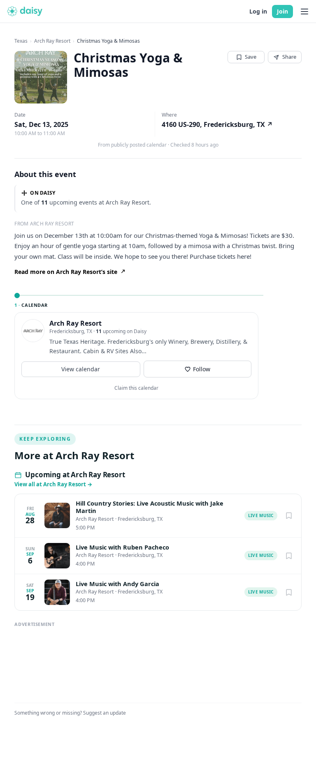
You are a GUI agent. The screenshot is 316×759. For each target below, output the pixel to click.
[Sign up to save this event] (289, 515)
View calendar (80, 369)
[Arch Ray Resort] (32, 330)
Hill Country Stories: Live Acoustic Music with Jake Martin (149, 507)
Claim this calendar (136, 387)
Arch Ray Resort (52, 41)
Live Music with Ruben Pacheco (122, 547)
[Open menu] (304, 11)
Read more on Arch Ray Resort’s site (65, 272)
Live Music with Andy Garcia (117, 584)
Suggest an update (104, 712)
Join (282, 11)
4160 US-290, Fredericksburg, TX (217, 124)
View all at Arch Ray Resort (53, 484)
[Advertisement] (158, 661)
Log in (258, 11)
